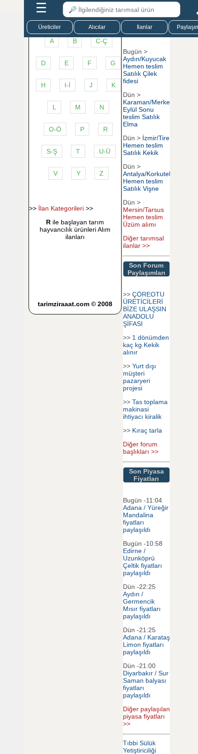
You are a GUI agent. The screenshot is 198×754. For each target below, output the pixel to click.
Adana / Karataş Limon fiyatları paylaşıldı (146, 645)
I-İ (67, 85)
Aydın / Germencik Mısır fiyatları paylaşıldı (142, 605)
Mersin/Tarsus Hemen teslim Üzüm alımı (143, 217)
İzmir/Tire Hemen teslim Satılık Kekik (146, 145)
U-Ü (105, 151)
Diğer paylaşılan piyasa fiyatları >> (146, 716)
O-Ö (55, 129)
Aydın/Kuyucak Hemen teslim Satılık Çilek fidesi (144, 70)
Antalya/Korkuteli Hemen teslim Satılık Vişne (147, 181)
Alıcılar (96, 27)
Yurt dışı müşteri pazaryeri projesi (139, 377)
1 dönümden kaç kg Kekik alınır (146, 345)
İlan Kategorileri (61, 208)
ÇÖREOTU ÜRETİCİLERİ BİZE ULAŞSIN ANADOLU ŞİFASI (144, 309)
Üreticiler (49, 27)
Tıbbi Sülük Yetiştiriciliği (139, 746)
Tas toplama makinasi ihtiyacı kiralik (145, 409)
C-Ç (101, 41)
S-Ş (52, 151)
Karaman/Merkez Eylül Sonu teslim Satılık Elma (148, 113)
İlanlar (144, 27)
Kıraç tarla (147, 430)
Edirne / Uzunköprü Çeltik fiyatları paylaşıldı (142, 562)
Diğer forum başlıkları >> (140, 447)
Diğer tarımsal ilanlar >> (143, 241)
